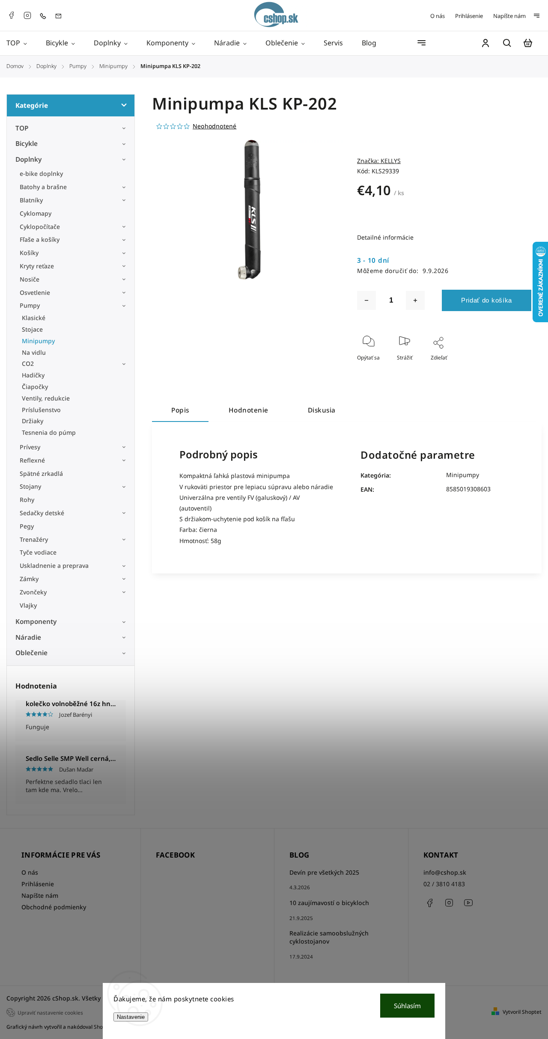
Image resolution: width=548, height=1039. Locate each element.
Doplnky (28, 159)
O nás (437, 16)
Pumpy (30, 305)
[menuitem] (21, 43)
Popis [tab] (180, 410)
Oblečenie (31, 652)
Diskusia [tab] (322, 410)
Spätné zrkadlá (41, 473)
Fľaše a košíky (40, 239)
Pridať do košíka (486, 300)
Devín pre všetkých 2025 (324, 872)
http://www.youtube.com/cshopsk (468, 903)
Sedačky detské (42, 513)
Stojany (30, 486)
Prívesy (30, 447)
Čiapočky (35, 387)
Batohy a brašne (44, 187)
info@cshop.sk (444, 872)
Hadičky (33, 375)
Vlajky (28, 605)
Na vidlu (34, 352)
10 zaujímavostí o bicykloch (329, 903)
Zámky (29, 579)
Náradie (28, 637)
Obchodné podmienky (53, 907)
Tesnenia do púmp (49, 432)
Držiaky (32, 421)
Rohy (27, 500)
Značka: (379, 161)
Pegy (27, 526)
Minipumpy (38, 341)
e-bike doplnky (41, 173)
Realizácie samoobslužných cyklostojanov (329, 937)
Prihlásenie (469, 16)
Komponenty (36, 621)
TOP (22, 128)
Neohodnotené (214, 126)
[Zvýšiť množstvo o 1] (415, 300)
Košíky (29, 253)
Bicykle (26, 143)
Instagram (27, 15)
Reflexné (32, 460)
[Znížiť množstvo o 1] (366, 300)
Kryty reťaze (37, 266)
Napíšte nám (509, 16)
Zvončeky (33, 592)
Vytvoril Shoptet (522, 1011)
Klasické (33, 318)
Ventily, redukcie (46, 398)
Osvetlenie (35, 292)
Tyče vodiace (38, 552)
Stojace (32, 329)
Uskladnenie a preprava (54, 565)
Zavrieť (503, 369)
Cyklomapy (35, 213)
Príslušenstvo (41, 410)
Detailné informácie (385, 237)
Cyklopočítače (40, 227)
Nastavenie (131, 1017)
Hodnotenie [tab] (248, 410)
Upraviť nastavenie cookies (50, 1012)
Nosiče (29, 279)
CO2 (28, 363)
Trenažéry (34, 539)
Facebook (11, 15)
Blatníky (31, 200)
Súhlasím (407, 1005)
